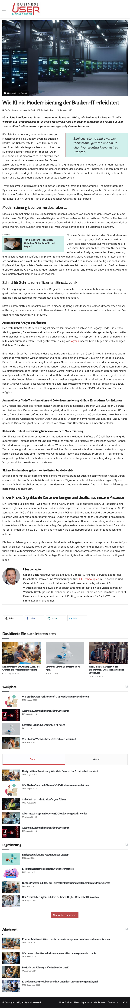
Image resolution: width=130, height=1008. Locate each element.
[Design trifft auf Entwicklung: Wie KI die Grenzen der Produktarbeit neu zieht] (21, 653)
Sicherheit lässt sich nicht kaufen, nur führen (44, 799)
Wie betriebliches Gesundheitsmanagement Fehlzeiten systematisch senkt (59, 953)
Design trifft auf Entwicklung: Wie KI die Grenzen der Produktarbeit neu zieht (20, 668)
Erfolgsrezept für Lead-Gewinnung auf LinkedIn (45, 854)
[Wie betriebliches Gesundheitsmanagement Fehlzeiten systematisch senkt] (11, 958)
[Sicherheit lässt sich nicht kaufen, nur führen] (11, 804)
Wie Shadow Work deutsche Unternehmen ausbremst (49, 738)
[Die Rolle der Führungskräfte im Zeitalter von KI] (11, 972)
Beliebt (34, 759)
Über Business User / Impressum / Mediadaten (82, 1002)
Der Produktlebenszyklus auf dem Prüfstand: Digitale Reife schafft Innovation (60, 897)
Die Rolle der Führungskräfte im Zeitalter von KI (45, 967)
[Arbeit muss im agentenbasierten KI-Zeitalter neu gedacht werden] (11, 818)
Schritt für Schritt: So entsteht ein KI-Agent (43, 724)
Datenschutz (114, 1002)
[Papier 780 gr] (33, 251)
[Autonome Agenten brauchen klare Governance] (11, 715)
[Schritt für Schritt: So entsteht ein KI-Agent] (65, 653)
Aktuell (96, 759)
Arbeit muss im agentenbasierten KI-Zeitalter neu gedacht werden (54, 813)
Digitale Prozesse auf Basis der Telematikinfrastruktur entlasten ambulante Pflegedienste (66, 882)
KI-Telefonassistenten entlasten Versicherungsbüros (48, 868)
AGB (125, 1002)
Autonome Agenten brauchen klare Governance (45, 710)
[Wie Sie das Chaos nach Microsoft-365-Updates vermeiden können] (11, 701)
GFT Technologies (88, 579)
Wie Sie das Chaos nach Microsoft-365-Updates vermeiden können (55, 696)
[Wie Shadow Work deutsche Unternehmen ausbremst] (11, 743)
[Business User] (26, 9)
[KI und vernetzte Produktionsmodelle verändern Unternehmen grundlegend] (11, 986)
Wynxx (75, 341)
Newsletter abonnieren (64, 915)
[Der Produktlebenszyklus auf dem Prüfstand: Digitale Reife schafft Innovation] (11, 901)
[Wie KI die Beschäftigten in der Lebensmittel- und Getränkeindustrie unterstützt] (108, 653)
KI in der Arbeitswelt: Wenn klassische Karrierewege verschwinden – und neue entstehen (66, 939)
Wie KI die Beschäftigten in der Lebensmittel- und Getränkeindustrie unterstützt (106, 669)
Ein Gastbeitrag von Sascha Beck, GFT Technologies (29, 110)
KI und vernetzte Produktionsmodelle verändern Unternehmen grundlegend (60, 981)
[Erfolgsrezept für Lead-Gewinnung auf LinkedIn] (11, 859)
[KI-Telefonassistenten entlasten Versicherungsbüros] (11, 873)
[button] (13, 618)
